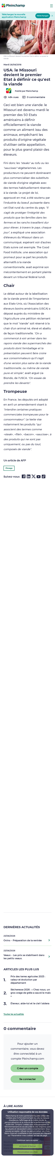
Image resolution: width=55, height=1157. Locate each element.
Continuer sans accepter (27, 1140)
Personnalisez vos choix (27, 1152)
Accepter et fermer (27, 1146)
